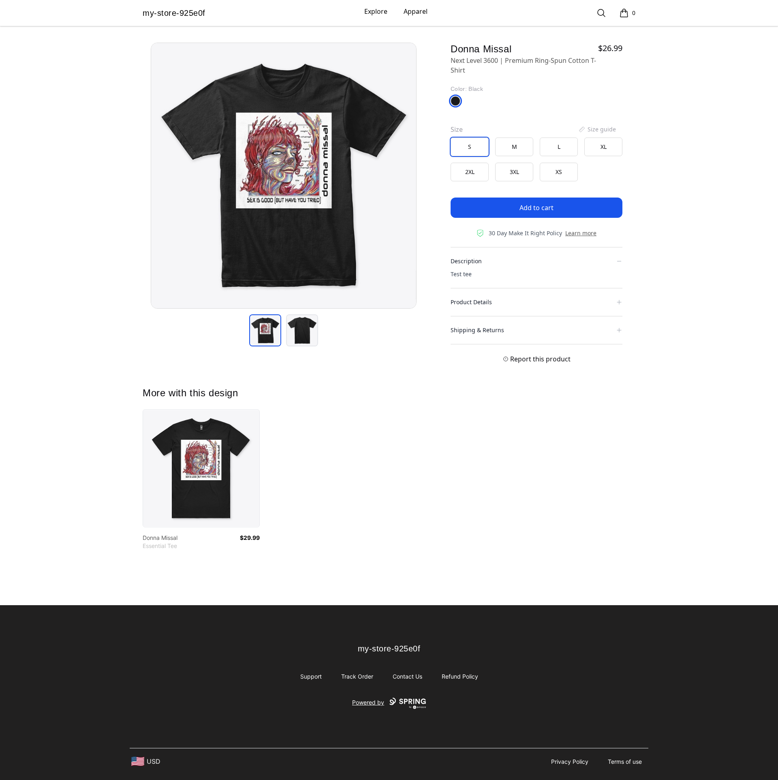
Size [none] (457, 129)
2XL (469, 172)
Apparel (415, 11)
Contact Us (407, 676)
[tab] (265, 330)
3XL (514, 172)
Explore (375, 11)
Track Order (357, 676)
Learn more (580, 233)
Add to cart (536, 207)
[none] (597, 129)
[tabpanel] (284, 176)
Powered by (368, 702)
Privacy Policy (569, 761)
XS (559, 172)
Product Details (471, 302)
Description (466, 261)
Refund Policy (460, 676)
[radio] (470, 147)
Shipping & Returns (477, 330)
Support (311, 676)
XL (604, 146)
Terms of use (625, 761)
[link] (201, 468)
